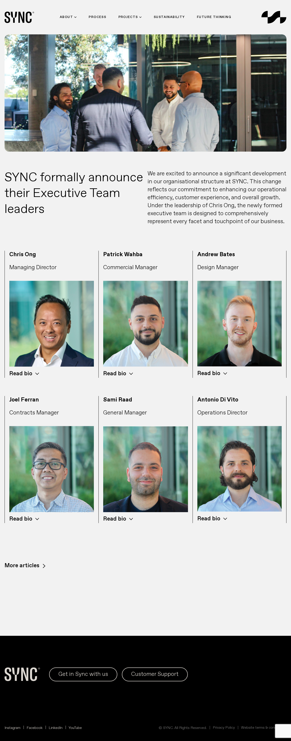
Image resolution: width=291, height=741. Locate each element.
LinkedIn (56, 728)
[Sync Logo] (273, 17)
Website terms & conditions (263, 727)
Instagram (12, 728)
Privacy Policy (224, 727)
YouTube (75, 728)
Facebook (35, 728)
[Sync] (19, 17)
